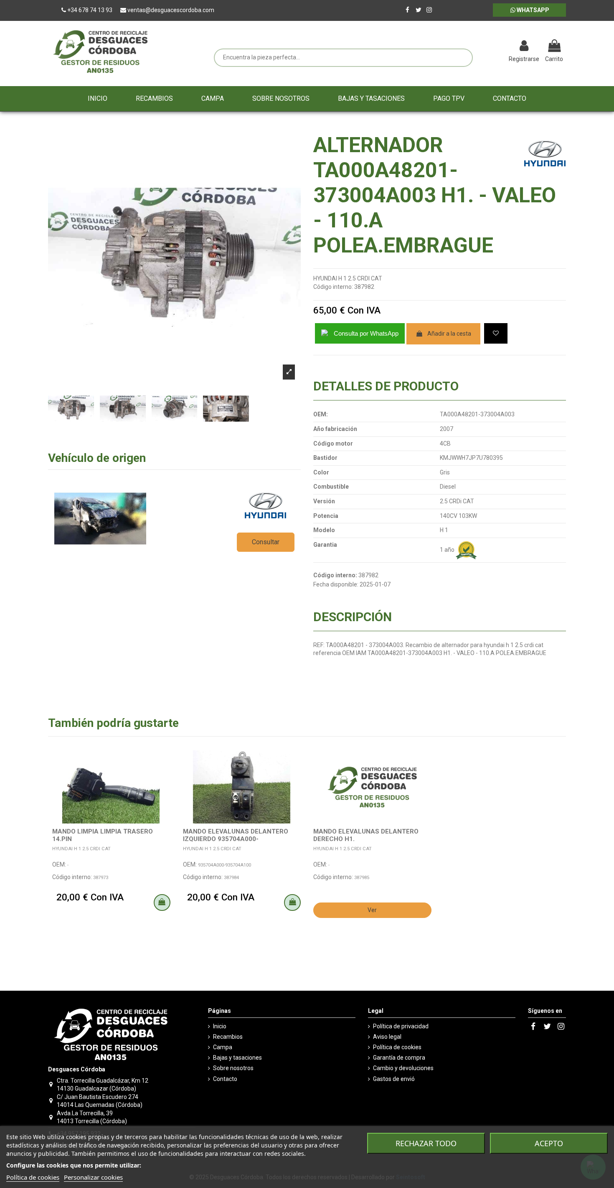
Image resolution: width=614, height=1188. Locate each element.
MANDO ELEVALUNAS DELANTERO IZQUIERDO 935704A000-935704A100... (235, 839)
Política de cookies (397, 1047)
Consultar (265, 542)
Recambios (228, 1036)
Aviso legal (387, 1036)
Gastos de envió (394, 1079)
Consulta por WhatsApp (366, 333)
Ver (372, 910)
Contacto (225, 1079)
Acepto (549, 1143)
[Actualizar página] (480, 46)
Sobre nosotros (233, 1068)
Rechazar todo (426, 1143)
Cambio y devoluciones (403, 1068)
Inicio (219, 1026)
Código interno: (333, 286)
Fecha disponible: (335, 584)
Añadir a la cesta (449, 333)
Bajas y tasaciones (237, 1057)
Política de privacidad (401, 1026)
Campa (222, 1047)
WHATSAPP (532, 10)
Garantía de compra (399, 1057)
